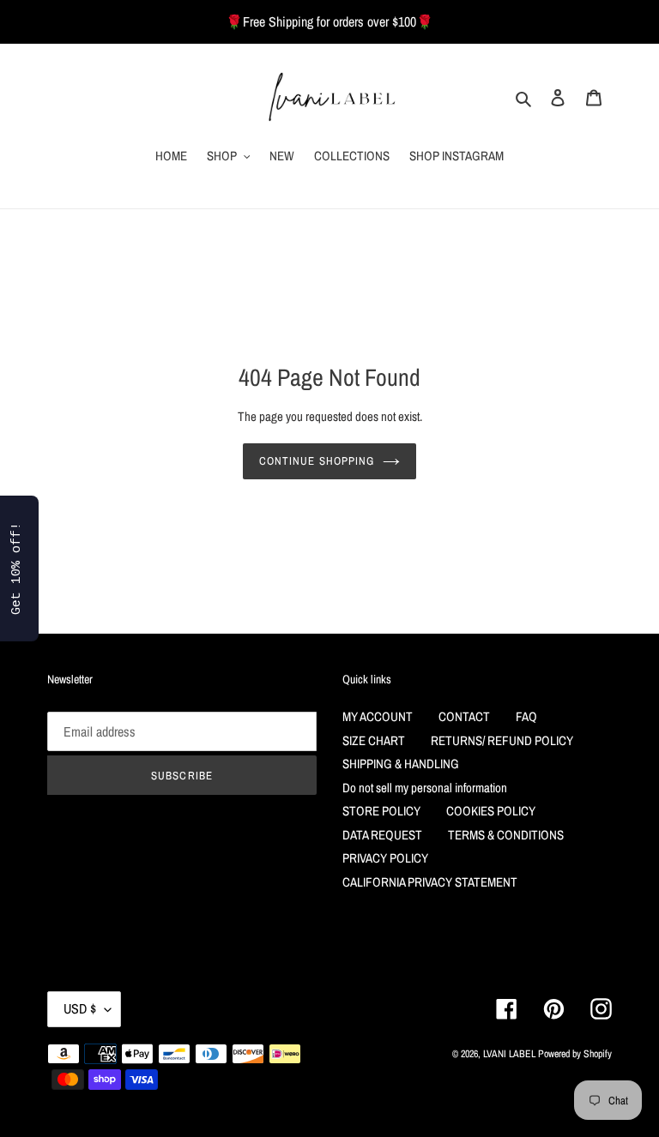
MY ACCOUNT (377, 716)
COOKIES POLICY (490, 811)
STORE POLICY (381, 811)
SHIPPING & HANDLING (400, 764)
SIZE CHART (373, 740)
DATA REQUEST (382, 835)
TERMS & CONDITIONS (506, 835)
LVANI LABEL (509, 1054)
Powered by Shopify (575, 1054)
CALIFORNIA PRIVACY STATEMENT (429, 882)
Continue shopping (316, 461)
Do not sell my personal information (424, 788)
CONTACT (464, 716)
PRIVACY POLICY (385, 858)
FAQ (526, 716)
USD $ (79, 1008)
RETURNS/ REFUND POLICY (502, 740)
